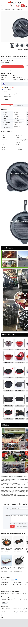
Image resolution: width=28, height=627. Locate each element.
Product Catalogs (19, 579)
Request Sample (23, 69)
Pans (21, 9)
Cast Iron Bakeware (5, 584)
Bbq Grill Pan (21, 611)
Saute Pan (4, 602)
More (2, 617)
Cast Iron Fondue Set (17, 584)
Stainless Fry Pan (12, 611)
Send (12, 526)
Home (2, 9)
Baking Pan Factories (17, 608)
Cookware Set (4, 587)
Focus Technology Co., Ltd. (16, 621)
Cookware (17, 9)
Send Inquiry (13, 66)
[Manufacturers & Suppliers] (14, 2)
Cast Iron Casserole (17, 582)
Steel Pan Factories (6, 608)
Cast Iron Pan (4, 582)
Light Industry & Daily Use (9, 9)
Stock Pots (19, 599)
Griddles (4, 599)
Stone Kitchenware (17, 587)
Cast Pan (4, 611)
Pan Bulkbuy (4, 615)
